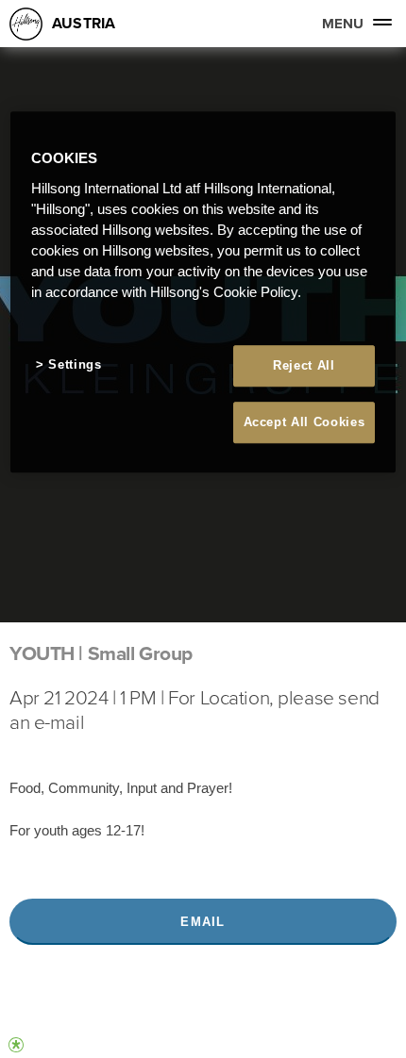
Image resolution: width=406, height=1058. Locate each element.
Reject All (304, 365)
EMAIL (203, 922)
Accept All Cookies (304, 422)
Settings (74, 364)
